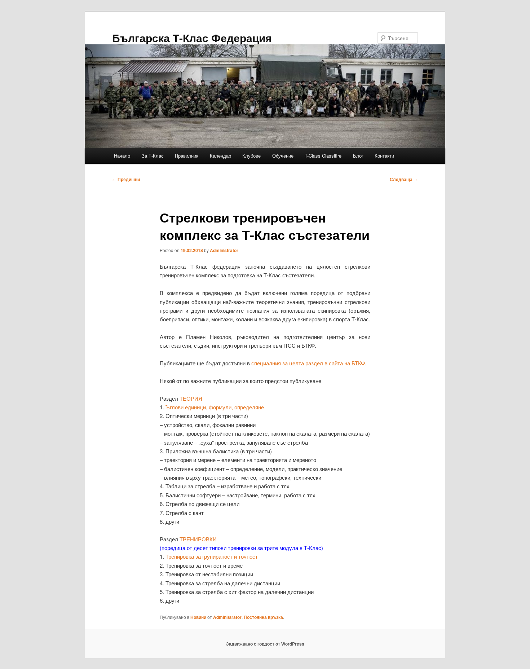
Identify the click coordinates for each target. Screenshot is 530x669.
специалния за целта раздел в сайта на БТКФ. (308, 363)
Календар (220, 155)
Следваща (404, 179)
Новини (198, 617)
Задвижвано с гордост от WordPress (265, 644)
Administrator (224, 250)
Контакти (384, 155)
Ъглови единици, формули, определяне (214, 407)
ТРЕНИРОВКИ (198, 539)
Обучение (282, 155)
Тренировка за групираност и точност (211, 556)
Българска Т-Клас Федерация (192, 37)
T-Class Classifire (323, 155)
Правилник (186, 155)
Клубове (251, 155)
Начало (122, 155)
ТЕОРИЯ (191, 398)
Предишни (126, 179)
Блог (358, 155)
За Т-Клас (153, 155)
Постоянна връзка (263, 617)
